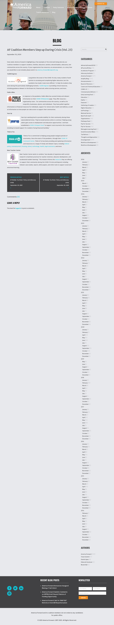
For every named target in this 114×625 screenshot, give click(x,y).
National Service (86, 113)
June (83, 175)
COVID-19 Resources (42, 99)
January (84, 162)
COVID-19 (84, 89)
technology (35, 146)
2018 (82, 377)
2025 (82, 181)
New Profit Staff (86, 116)
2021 (82, 292)
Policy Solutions (58, 7)
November (85, 189)
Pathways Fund (85, 121)
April (83, 170)
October (84, 186)
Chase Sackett (85, 557)
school (30, 146)
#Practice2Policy (86, 68)
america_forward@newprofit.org (47, 70)
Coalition (47, 7)
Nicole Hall (84, 565)
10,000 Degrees (44, 86)
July (83, 178)
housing (24, 146)
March (84, 167)
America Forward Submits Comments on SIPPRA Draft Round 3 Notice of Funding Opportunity (54, 594)
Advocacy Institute (87, 73)
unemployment (16, 146)
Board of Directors (86, 84)
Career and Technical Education (90, 86)
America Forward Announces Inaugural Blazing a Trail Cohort (55, 587)
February (85, 165)
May (83, 173)
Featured (83, 102)
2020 (82, 327)
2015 (82, 476)
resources (58, 159)
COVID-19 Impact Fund (37, 125)
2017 (82, 407)
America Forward (86, 76)
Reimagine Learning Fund (88, 129)
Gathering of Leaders (87, 105)
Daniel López (85, 559)
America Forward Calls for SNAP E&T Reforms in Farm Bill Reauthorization (54, 601)
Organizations (85, 118)
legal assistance (50, 146)
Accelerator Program (87, 70)
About (38, 7)
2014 (82, 510)
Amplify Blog (85, 78)
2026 (82, 159)
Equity (83, 100)
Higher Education (86, 108)
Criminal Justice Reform (88, 92)
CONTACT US (100, 3)
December (85, 191)
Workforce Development (88, 142)
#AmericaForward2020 (88, 65)
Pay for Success (85, 126)
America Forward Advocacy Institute (79, 7)
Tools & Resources (42, 12)
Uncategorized (85, 140)
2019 (82, 359)
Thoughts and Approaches (89, 137)
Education (84, 97)
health (42, 146)
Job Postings (85, 110)
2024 (82, 194)
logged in (18, 208)
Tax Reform (84, 134)
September (85, 247)
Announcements (86, 81)
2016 (82, 441)
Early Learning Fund (87, 94)
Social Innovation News (88, 132)
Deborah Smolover (86, 562)
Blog (53, 12)
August (84, 215)
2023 (82, 223)
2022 (82, 258)
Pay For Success (85, 124)
